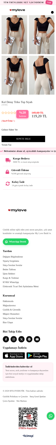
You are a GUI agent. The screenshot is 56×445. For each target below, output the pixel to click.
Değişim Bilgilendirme (13, 257)
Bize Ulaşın (8, 322)
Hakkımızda (8, 301)
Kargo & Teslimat (11, 278)
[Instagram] (14, 339)
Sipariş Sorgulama (11, 261)
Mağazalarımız (9, 305)
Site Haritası (21, 401)
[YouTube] (37, 339)
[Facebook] (6, 339)
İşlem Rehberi (9, 274)
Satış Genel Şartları (38, 396)
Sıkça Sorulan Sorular (12, 265)
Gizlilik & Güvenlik (12, 310)
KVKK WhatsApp (11, 282)
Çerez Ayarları (9, 401)
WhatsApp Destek (17, 241)
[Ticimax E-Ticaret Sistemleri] (28, 436)
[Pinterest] (29, 339)
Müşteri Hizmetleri (11, 314)
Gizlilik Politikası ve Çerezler (15, 396)
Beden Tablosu (9, 269)
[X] (21, 339)
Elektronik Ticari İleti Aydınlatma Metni (21, 286)
